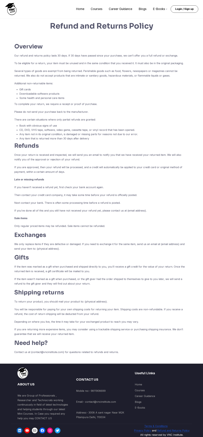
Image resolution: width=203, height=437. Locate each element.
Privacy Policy (142, 430)
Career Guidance (120, 9)
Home (80, 9)
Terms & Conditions (156, 426)
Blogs (143, 9)
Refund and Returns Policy (173, 430)
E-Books (159, 9)
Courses (96, 9)
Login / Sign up (184, 8)
